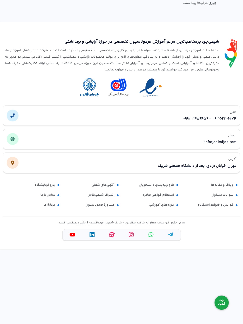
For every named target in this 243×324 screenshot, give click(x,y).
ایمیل (232, 135)
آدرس (232, 159)
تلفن (233, 112)
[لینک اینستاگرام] (131, 234)
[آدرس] (13, 163)
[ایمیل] (13, 139)
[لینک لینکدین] (92, 234)
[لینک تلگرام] (170, 234)
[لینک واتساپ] (151, 234)
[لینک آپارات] (112, 234)
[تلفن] (13, 115)
